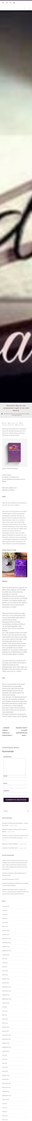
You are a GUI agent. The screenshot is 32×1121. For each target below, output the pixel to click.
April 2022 (5, 1115)
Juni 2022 (4, 1107)
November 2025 (6, 942)
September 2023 (6, 1047)
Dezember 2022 (6, 1083)
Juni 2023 (4, 1059)
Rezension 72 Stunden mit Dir (10, 848)
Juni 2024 (4, 1011)
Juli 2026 (4, 910)
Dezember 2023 (6, 1035)
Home (17, 879)
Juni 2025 (4, 962)
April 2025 (5, 970)
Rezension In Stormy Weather (10, 844)
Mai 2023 (4, 1063)
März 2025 (5, 974)
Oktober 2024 (5, 995)
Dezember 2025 (6, 938)
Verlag (4, 550)
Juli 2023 (4, 1055)
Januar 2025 (5, 983)
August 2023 (5, 1051)
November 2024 (6, 991)
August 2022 (5, 1099)
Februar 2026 (6, 930)
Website (6, 790)
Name (5, 776)
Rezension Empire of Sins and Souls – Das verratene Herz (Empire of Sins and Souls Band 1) (14, 867)
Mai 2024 (4, 1015)
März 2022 (5, 1119)
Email (5, 783)
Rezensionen (11, 425)
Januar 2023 (5, 1079)
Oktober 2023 (5, 1043)
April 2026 (5, 922)
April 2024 (5, 1019)
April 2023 (5, 1067)
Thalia (14, 550)
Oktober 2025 (5, 946)
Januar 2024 (5, 1031)
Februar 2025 (5, 978)
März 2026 (5, 926)
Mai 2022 (4, 1111)
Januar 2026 (5, 934)
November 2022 (6, 1087)
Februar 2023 (5, 1075)
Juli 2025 (4, 958)
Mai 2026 (4, 918)
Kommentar (7, 756)
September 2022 (6, 1095)
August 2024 (5, 1003)
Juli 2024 (4, 1007)
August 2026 (5, 906)
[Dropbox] (14, 3)
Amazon (9, 550)
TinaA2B (4, 873)
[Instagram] (3, 3)
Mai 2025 (4, 966)
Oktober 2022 (5, 1091)
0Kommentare (20, 425)
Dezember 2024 (6, 987)
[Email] (7, 3)
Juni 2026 (4, 914)
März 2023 (5, 1071)
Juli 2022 (4, 1103)
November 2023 (6, 1039)
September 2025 (6, 950)
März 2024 (5, 1023)
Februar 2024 (5, 1027)
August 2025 (5, 954)
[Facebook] (10, 3)
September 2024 (6, 999)
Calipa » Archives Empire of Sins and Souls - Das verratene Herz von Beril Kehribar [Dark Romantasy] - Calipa (15, 862)
